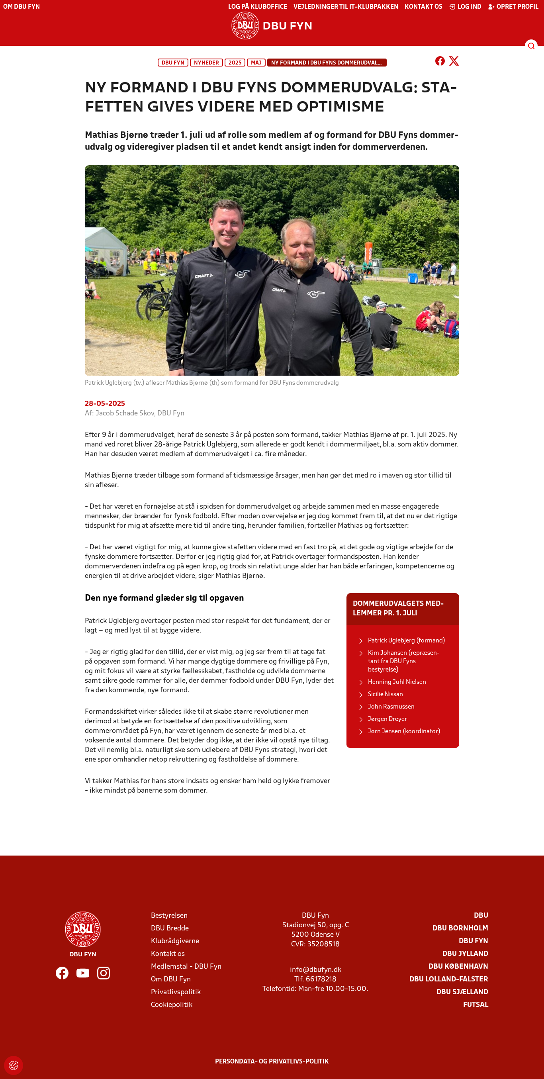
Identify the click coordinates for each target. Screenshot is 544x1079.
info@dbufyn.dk (315, 970)
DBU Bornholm (460, 928)
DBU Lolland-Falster (448, 979)
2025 (235, 63)
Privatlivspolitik (176, 992)
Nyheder (206, 63)
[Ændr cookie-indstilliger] (13, 1065)
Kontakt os (423, 7)
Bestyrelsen (169, 916)
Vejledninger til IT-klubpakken (346, 7)
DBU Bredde (170, 928)
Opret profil (517, 7)
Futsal (475, 1005)
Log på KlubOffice (257, 7)
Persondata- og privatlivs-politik (272, 1062)
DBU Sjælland (462, 992)
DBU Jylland (465, 954)
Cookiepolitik (171, 1005)
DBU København (458, 966)
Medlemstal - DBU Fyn (186, 966)
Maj (256, 63)
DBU (481, 916)
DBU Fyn (173, 63)
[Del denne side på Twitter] (454, 62)
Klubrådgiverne (175, 941)
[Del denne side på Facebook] (440, 62)
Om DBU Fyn (21, 7)
